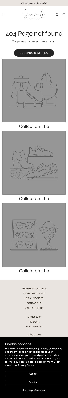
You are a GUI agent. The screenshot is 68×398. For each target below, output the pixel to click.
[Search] (57, 14)
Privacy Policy (26, 365)
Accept (33, 373)
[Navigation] (3, 14)
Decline (33, 382)
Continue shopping (34, 52)
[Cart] (64, 14)
